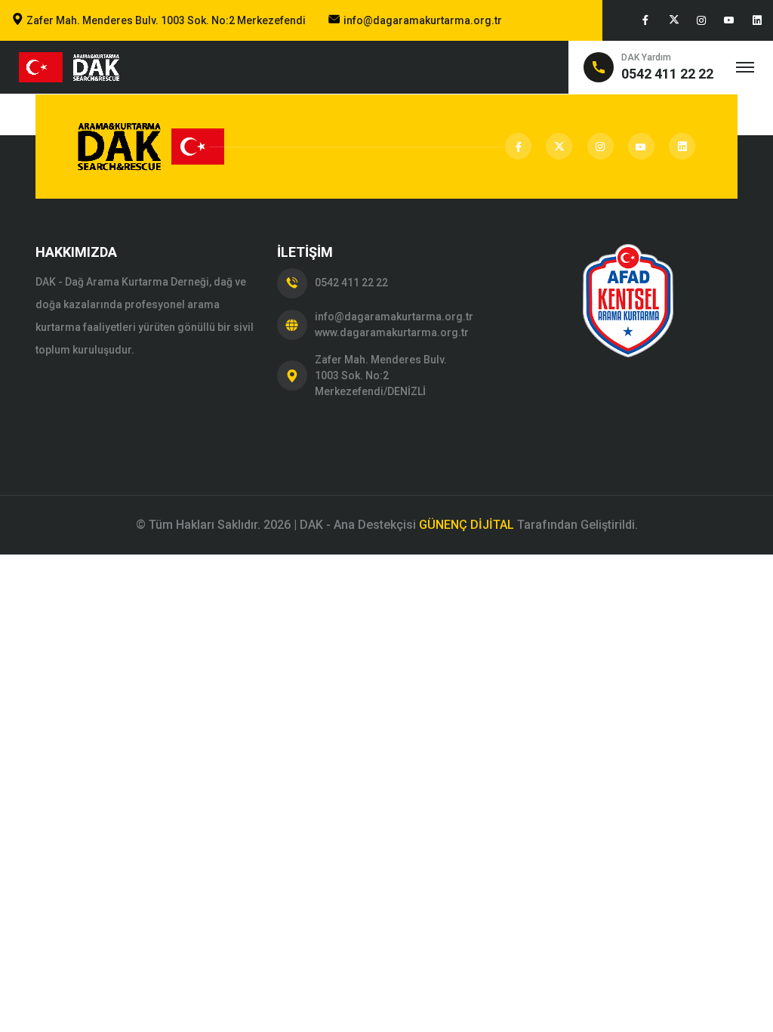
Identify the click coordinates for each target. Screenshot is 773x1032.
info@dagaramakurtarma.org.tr (422, 20)
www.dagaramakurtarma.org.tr (392, 332)
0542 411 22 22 (351, 283)
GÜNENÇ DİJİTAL (466, 525)
